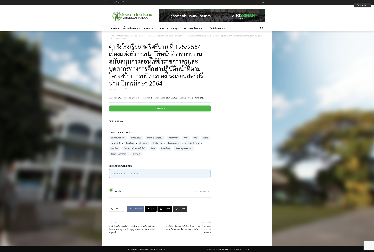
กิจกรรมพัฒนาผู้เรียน (155, 138)
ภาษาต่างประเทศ (192, 143)
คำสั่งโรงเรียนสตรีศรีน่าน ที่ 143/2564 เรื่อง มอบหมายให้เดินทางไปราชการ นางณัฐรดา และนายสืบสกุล (188, 229)
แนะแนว (136, 154)
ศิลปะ (153, 148)
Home (111, 36)
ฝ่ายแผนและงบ (173, 143)
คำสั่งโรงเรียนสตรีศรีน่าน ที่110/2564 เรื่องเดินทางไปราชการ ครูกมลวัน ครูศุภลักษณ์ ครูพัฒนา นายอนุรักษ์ (132, 229)
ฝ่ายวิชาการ (157, 143)
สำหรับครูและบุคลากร (184, 148)
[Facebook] (258, 2)
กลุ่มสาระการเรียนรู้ (118, 138)
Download (160, 108)
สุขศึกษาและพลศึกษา (119, 154)
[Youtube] (263, 2)
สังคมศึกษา (165, 148)
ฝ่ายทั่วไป (116, 143)
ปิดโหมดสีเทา (362, 5)
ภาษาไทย (114, 148)
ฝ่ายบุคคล (143, 143)
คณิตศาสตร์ (173, 138)
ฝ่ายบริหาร (129, 143)
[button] (261, 27)
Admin (113, 89)
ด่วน (195, 138)
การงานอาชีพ (136, 138)
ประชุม (205, 138)
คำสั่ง (186, 138)
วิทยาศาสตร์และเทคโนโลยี (134, 148)
